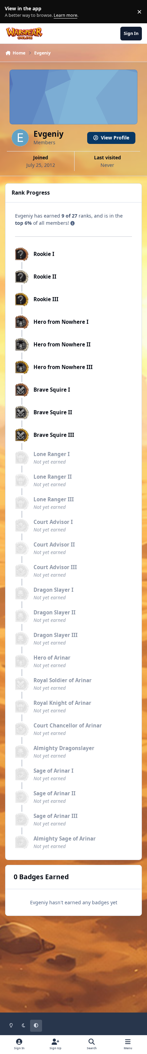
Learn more (13, 12)
